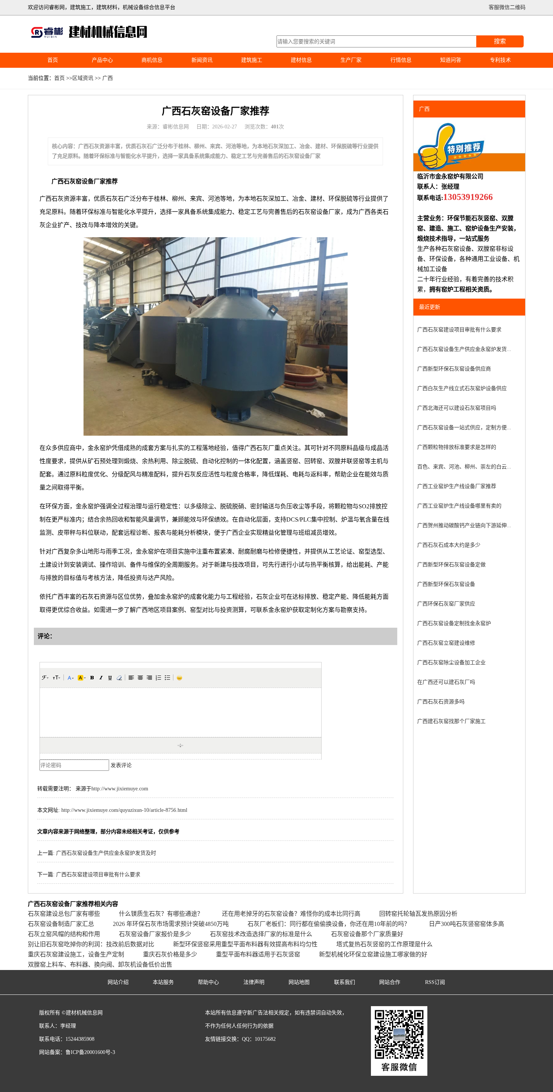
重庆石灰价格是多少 (170, 954)
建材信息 (301, 60)
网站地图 (299, 982)
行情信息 (401, 60)
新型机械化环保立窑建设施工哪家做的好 (373, 954)
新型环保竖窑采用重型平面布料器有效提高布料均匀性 (245, 944)
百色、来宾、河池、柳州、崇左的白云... (464, 467)
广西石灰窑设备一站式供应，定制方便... (464, 427)
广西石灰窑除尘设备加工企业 (451, 662)
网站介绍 (118, 982)
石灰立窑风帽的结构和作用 (64, 934)
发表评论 (121, 765)
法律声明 (253, 982)
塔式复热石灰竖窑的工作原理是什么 (384, 944)
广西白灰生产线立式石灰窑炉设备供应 (462, 388)
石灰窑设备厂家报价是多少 (155, 934)
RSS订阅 (435, 982)
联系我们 (344, 982)
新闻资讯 (202, 60)
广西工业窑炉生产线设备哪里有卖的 (459, 506)
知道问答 (450, 60)
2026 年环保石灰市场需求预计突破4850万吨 (171, 924)
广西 (107, 78)
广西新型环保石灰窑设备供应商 (454, 369)
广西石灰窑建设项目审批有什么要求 (98, 874)
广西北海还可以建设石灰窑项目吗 (456, 408)
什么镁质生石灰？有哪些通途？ (161, 914)
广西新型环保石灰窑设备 (446, 584)
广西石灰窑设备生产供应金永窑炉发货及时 (106, 853)
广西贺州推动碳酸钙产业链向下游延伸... (464, 525)
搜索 (500, 41)
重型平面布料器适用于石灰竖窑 (258, 954)
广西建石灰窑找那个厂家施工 (451, 721)
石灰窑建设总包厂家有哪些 (64, 914)
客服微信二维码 (507, 7)
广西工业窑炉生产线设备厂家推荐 (456, 486)
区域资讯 (82, 78)
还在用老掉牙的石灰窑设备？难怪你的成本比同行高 (291, 914)
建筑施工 (251, 60)
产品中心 (102, 60)
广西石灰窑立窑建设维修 (446, 643)
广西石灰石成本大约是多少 (448, 545)
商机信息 (152, 60)
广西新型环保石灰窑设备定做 (451, 564)
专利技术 (500, 60)
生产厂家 (351, 60)
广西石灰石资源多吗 (441, 702)
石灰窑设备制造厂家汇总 (61, 924)
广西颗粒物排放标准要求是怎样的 (456, 447)
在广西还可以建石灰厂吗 (446, 682)
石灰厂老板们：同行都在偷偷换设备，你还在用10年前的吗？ (329, 924)
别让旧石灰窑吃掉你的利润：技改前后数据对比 (91, 944)
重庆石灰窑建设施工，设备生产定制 (76, 954)
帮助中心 (208, 982)
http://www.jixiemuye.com (119, 789)
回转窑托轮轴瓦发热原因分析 (418, 914)
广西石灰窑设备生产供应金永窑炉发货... (464, 349)
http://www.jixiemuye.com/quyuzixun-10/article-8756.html (124, 810)
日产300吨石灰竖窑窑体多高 (466, 924)
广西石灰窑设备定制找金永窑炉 (454, 623)
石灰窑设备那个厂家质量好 (367, 934)
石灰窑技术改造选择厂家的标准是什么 (261, 934)
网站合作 (389, 982)
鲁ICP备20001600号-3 (90, 1052)
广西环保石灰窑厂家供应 (446, 604)
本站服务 (163, 982)
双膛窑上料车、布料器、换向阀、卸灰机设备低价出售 (100, 964)
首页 (52, 60)
